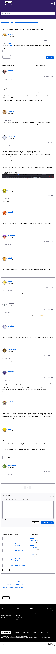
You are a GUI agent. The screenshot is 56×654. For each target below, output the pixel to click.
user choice (11, 53)
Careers (3, 620)
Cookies (43, 635)
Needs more (5, 586)
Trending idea (5, 583)
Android (18, 618)
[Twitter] (46, 614)
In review (4, 588)
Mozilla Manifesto (6, 616)
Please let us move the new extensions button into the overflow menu (21, 29)
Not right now (5, 595)
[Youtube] (52, 614)
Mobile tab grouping (21, 564)
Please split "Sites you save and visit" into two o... (41, 588)
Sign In (51, 3)
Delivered (9, 43)
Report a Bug (32, 616)
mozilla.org (17, 635)
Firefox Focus (19, 620)
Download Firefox (20, 614)
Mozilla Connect (9, 3)
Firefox (12, 45)
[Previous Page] (21, 487)
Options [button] (52, 22)
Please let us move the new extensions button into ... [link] (27, 22)
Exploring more (5, 590)
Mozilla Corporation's (7, 641)
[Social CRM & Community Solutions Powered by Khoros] (51, 651)
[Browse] (2, 3)
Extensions (6, 53)
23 (32, 487)
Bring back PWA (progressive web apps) (39, 580)
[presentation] (3, 498)
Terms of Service (27, 635)
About (3, 614)
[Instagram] (49, 614)
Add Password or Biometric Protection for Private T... (22, 551)
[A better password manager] (52, 65)
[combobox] (28, 13)
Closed (4, 600)
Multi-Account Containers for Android (39, 592)
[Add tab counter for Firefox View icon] (50, 65)
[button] (4, 56)
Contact (3, 638)
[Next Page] (35, 487)
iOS (16, 616)
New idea (4, 581)
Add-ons (5, 50)
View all (6, 569)
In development (6, 593)
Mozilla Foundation (6, 618)
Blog (17, 622)
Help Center (32, 614)
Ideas (12, 22)
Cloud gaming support (21, 537)
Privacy (36, 635)
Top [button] (4, 650)
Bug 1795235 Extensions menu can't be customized (26, 360)
